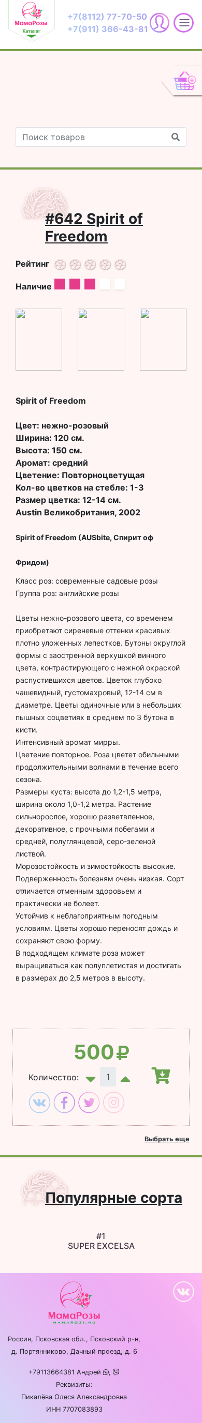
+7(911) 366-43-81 (107, 29)
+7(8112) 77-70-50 (107, 16)
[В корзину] (155, 1076)
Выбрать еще (167, 1139)
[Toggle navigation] (33, 22)
